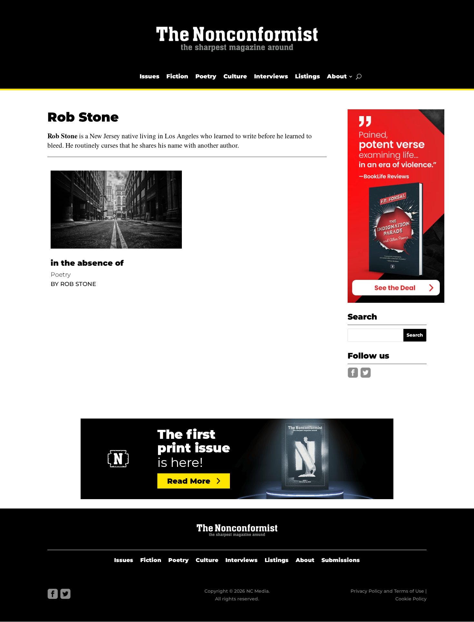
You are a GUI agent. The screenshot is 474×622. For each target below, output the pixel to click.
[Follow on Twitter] (365, 373)
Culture (235, 76)
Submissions (340, 560)
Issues (149, 76)
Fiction (177, 76)
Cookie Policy (411, 599)
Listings (307, 76)
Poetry (205, 76)
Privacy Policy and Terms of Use (387, 591)
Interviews (271, 76)
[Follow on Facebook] (353, 373)
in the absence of (87, 263)
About (337, 76)
